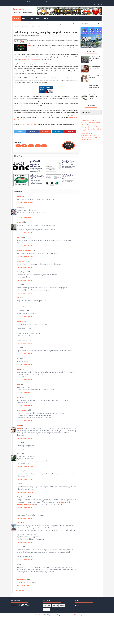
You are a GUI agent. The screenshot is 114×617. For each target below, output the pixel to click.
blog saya (19, 428)
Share (33, 131)
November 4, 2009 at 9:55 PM (24, 379)
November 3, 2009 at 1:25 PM (24, 267)
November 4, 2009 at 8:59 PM (24, 364)
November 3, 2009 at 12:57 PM (25, 256)
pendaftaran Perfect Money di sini (30, 59)
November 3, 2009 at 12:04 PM (25, 202)
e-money (29, 45)
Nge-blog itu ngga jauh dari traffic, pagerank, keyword (94, 58)
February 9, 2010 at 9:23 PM (24, 575)
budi (18, 369)
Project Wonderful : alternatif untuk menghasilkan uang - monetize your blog (35, 164)
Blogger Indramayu (22, 497)
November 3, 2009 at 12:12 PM (25, 217)
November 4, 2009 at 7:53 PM (24, 343)
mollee (18, 522)
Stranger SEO (20, 321)
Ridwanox (19, 196)
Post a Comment (19, 590)
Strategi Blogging (21, 272)
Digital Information (22, 410)
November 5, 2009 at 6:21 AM (24, 438)
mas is (18, 284)
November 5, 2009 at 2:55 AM (24, 420)
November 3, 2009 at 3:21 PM (24, 280)
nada (18, 297)
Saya (15, 54)
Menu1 (24, 18)
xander (19, 384)
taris (18, 358)
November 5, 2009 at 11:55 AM (25, 466)
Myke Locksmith (21, 512)
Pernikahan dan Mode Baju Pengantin (94, 76)
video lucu (46, 609)
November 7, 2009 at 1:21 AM (24, 507)
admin (17, 142)
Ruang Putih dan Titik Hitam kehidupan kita (94, 86)
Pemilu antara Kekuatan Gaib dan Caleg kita (94, 67)
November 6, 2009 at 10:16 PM (25, 492)
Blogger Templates (62, 615)
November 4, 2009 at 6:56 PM (24, 316)
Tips (30, 18)
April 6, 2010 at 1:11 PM (23, 585)
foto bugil (62, 605)
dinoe (18, 347)
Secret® (19, 547)
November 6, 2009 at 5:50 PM (24, 479)
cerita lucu (55, 605)
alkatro (19, 425)
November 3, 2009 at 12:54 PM (25, 245)
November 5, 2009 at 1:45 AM (24, 405)
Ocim (18, 397)
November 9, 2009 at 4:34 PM (24, 542)
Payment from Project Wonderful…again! (68, 162)
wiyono (19, 443)
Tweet (20, 131)
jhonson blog (20, 471)
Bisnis (38, 18)
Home (17, 18)
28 (33, 35)
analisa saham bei (22, 579)
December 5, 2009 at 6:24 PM (24, 559)
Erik (18, 484)
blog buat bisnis (21, 261)
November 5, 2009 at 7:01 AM (24, 449)
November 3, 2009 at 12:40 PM (25, 233)
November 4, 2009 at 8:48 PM (24, 354)
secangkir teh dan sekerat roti (25, 250)
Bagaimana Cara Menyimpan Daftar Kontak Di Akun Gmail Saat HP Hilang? (90, 122)
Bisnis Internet (31, 504)
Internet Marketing (22, 504)
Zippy (18, 207)
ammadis (19, 237)
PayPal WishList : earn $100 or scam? (68, 176)
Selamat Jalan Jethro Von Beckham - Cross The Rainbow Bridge (34, 1)
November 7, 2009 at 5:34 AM (24, 518)
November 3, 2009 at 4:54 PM (24, 306)
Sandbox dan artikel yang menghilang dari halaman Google (37, 177)
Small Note (18, 9)
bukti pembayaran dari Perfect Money (28, 124)
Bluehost (61, 502)
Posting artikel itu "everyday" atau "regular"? (93, 96)
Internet (46, 18)
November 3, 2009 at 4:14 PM (24, 293)
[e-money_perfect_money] (46, 89)
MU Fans (19, 222)
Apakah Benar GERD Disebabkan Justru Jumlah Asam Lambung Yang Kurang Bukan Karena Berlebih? (90, 136)
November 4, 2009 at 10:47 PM (25, 392)
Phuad (18, 453)
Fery (18, 564)
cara (49, 605)
